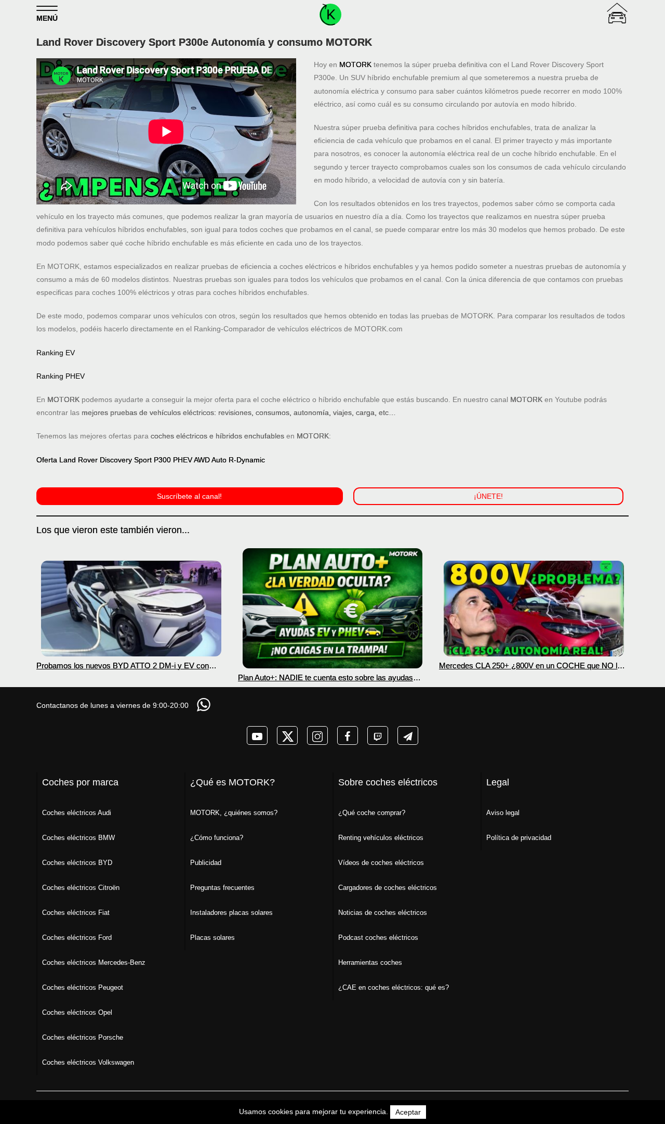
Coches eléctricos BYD (77, 863)
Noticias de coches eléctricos (382, 912)
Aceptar (408, 1112)
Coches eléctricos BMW (78, 838)
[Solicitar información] (205, 704)
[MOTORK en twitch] (377, 735)
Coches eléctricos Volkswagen (88, 1062)
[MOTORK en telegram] (407, 735)
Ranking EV (55, 352)
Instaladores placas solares (231, 912)
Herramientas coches (370, 962)
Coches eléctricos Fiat (76, 912)
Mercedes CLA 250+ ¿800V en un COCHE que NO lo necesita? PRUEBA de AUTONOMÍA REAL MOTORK (531, 665)
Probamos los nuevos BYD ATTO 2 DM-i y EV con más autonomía (122, 665)
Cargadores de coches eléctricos (387, 888)
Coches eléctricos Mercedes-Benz (93, 962)
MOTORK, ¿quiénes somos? (233, 813)
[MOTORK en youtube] (257, 735)
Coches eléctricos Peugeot (82, 987)
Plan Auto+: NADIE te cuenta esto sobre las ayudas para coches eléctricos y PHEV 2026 (325, 677)
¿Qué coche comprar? (371, 813)
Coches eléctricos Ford (77, 937)
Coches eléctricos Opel (77, 1012)
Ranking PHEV (60, 376)
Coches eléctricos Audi (76, 813)
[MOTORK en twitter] (287, 735)
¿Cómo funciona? (216, 838)
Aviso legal (503, 813)
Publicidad (205, 863)
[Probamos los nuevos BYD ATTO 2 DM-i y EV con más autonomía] (131, 608)
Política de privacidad (518, 838)
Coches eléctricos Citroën (80, 888)
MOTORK (355, 64)
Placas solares (212, 937)
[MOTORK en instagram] (317, 735)
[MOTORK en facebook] (347, 735)
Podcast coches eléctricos (378, 937)
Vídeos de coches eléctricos (381, 863)
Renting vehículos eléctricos (380, 838)
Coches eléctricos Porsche (82, 1037)
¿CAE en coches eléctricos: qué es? (393, 987)
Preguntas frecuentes (222, 888)
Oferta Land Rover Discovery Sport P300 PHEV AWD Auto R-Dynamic (150, 460)
